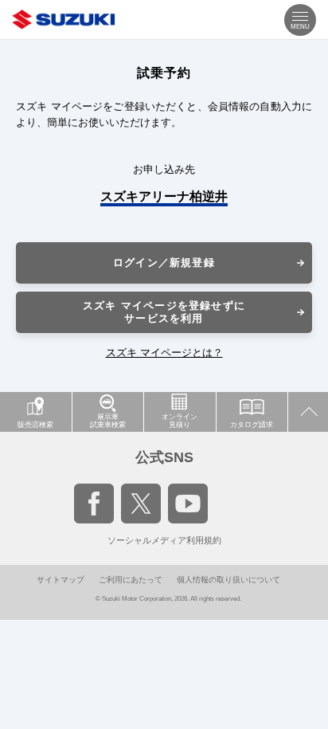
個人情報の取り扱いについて (228, 579)
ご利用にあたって (130, 579)
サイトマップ (60, 579)
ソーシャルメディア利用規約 (164, 540)
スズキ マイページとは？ (164, 353)
